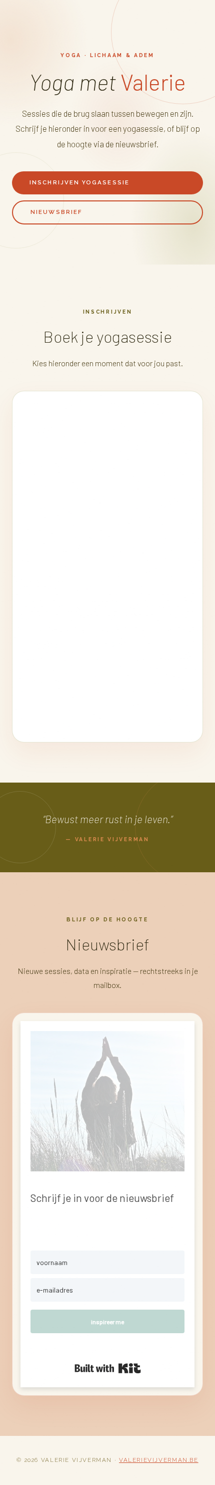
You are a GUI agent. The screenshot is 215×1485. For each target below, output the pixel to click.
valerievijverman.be (158, 1459)
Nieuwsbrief (56, 211)
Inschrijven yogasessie (80, 182)
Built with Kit (107, 1368)
